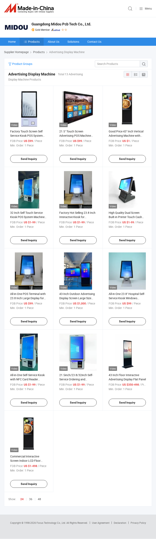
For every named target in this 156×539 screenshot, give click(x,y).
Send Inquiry (29, 158)
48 (39, 499)
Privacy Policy (138, 522)
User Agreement (100, 522)
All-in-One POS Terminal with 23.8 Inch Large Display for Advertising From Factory (28, 298)
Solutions (73, 42)
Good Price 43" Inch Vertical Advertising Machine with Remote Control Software (126, 135)
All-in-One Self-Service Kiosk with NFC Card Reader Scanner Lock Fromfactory (27, 379)
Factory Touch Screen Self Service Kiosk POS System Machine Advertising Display (28, 135)
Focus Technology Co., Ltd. (51, 522)
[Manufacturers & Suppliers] (29, 8)
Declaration (120, 522)
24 (22, 499)
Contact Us (94, 42)
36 (30, 499)
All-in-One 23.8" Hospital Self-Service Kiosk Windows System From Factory (127, 298)
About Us (53, 42)
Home (12, 42)
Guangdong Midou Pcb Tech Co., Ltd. (61, 24)
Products (34, 42)
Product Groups (22, 64)
